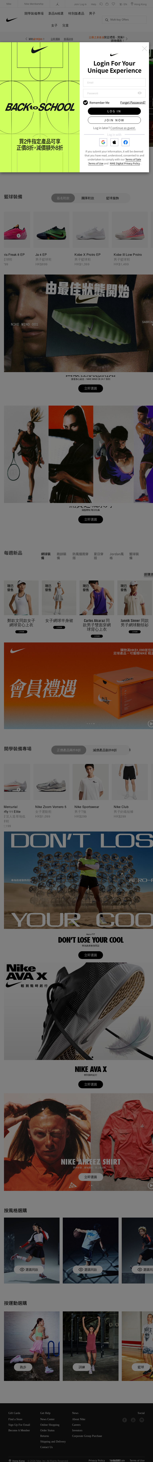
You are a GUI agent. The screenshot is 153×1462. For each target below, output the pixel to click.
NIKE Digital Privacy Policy (125, 163)
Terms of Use (95, 163)
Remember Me (99, 103)
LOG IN (114, 111)
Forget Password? (132, 102)
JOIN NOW (114, 120)
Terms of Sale (133, 159)
